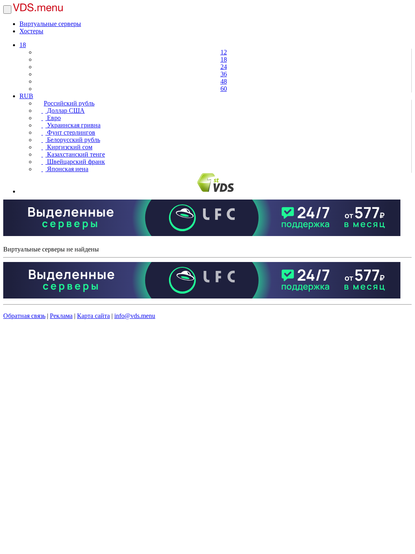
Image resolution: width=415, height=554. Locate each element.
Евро (53, 117)
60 (223, 88)
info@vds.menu (134, 315)
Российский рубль (69, 103)
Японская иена (66, 168)
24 (223, 66)
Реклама (61, 315)
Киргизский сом (68, 147)
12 (223, 52)
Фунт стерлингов (70, 132)
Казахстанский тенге (75, 154)
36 (223, 74)
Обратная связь (24, 315)
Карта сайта (93, 315)
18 (22, 44)
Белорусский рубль (72, 139)
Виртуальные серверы (50, 23)
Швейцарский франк (75, 161)
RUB (26, 95)
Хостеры (31, 31)
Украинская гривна (73, 125)
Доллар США (65, 110)
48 (223, 81)
